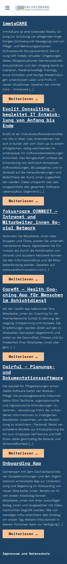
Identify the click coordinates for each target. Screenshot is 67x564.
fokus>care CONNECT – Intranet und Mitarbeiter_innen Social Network (31, 219)
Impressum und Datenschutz (26, 553)
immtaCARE (15, 23)
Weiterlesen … (26, 98)
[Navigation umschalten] (7, 8)
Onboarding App (22, 463)
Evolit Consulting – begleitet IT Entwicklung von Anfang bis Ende (31, 117)
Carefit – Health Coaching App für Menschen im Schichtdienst (33, 294)
